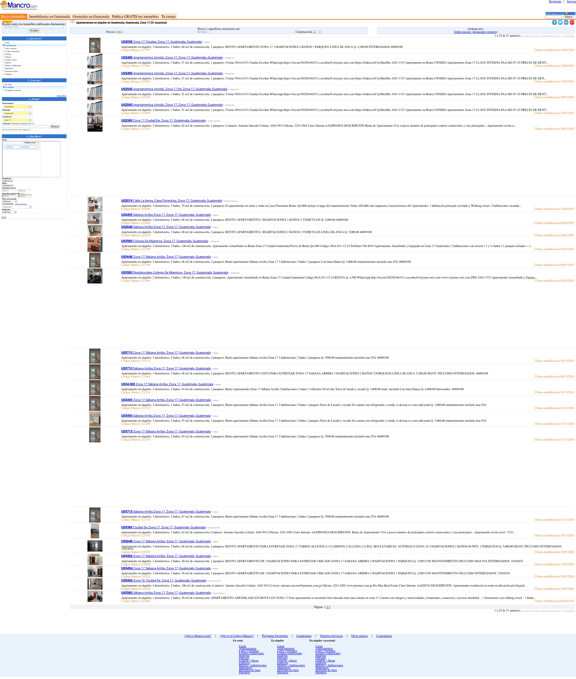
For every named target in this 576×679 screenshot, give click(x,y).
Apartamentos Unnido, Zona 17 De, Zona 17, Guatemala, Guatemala (174, 89)
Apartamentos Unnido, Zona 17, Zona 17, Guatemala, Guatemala (172, 57)
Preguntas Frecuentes (275, 636)
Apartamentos (10, 45)
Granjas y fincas (11, 60)
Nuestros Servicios (331, 636)
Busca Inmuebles (13, 16)
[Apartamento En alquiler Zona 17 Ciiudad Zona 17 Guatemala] (94, 52)
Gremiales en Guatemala (91, 16)
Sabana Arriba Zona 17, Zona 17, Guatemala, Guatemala (166, 215)
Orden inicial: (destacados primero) (476, 32)
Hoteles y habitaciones (13, 65)
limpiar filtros (61, 95)
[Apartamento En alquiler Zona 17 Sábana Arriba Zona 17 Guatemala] (94, 362)
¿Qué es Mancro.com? (197, 636)
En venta (8, 84)
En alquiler (9, 87)
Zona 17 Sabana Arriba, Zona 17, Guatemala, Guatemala (166, 257)
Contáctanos (304, 636)
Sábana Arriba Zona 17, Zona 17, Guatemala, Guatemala (166, 593)
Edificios (8, 62)
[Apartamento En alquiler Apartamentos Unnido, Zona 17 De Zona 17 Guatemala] (94, 99)
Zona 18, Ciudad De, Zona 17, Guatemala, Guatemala (163, 580)
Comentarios (384, 636)
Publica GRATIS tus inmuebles (135, 16)
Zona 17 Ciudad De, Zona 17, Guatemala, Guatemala (163, 120)
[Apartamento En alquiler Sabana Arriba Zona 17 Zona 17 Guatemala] (94, 223)
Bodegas (8, 54)
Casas (7, 42)
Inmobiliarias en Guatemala (49, 16)
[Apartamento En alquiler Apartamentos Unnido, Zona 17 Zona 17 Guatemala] (94, 67)
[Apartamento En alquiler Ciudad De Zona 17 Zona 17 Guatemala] (95, 537)
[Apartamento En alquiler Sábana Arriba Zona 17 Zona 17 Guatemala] (94, 601)
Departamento (8, 103)
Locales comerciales (12, 51)
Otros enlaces (359, 636)
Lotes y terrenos (11, 48)
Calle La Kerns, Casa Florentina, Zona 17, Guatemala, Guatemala (171, 200)
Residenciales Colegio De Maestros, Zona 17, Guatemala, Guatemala (174, 272)
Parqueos (8, 74)
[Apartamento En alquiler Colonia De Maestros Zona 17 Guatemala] (94, 251)
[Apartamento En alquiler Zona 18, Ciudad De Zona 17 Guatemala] (94, 588)
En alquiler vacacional (13, 90)
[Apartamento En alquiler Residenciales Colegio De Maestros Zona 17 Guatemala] (94, 282)
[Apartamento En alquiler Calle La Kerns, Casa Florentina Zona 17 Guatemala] (94, 210)
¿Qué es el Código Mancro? (237, 636)
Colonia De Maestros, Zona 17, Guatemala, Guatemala (164, 241)
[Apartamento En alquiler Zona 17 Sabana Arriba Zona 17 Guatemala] (94, 266)
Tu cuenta (168, 16)
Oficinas (8, 57)
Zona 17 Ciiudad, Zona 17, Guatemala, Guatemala (161, 42)
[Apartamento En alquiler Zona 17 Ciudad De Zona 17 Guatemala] (94, 130)
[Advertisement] (299, 7)
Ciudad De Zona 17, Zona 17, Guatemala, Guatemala (163, 527)
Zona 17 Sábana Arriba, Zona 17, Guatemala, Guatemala (166, 352)
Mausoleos (9, 68)
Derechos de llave (11, 71)
